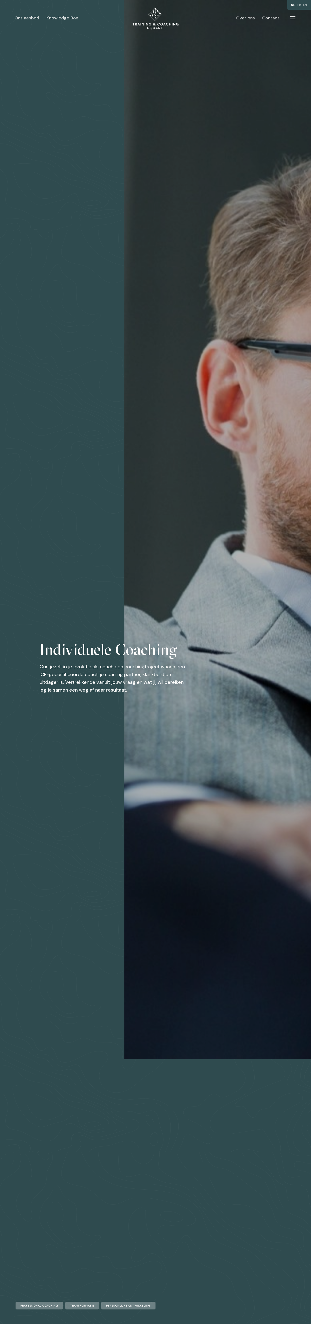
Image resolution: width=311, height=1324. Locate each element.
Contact (270, 18)
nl (293, 5)
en (305, 5)
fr (299, 5)
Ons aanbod (27, 18)
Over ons (245, 18)
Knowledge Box (62, 18)
